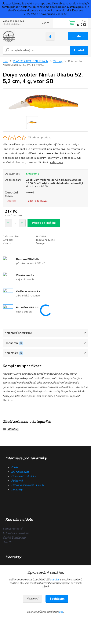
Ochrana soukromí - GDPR (27, 485)
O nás (14, 467)
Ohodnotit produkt (39, 137)
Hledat (79, 50)
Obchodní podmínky (23, 476)
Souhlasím (57, 599)
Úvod (5, 61)
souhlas (54, 579)
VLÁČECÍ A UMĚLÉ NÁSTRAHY (30, 61)
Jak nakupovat (20, 472)
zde (61, 611)
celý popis (56, 162)
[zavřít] (85, 4)
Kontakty (16, 489)
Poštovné (17, 481)
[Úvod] (20, 36)
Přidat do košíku (44, 223)
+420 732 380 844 (13, 21)
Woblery (57, 61)
